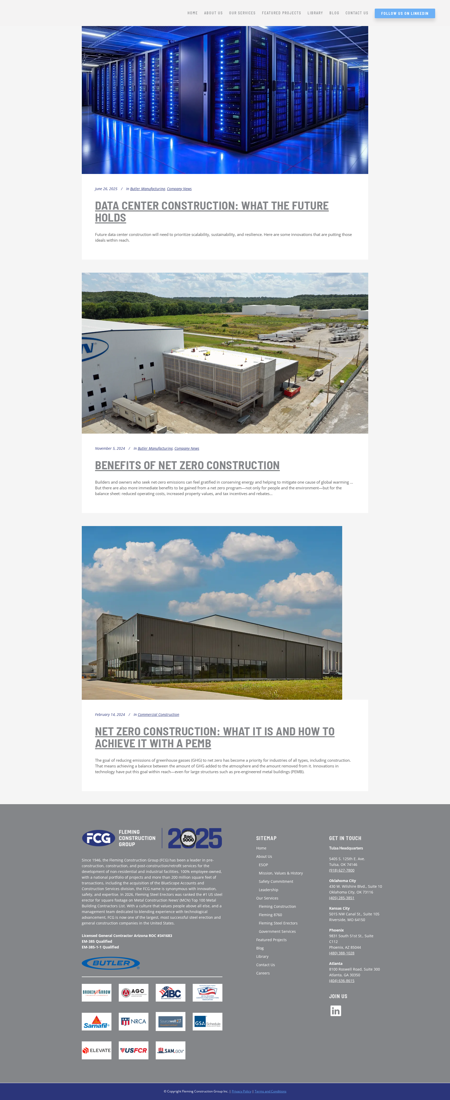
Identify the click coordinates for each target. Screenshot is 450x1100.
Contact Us (265, 964)
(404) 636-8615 (341, 980)
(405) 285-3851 (341, 897)
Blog (260, 948)
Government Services (277, 931)
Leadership (268, 889)
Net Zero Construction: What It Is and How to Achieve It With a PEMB (215, 737)
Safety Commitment (276, 881)
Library (262, 956)
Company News (179, 188)
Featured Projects (271, 939)
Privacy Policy (241, 1091)
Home (261, 848)
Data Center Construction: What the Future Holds (212, 211)
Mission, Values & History (281, 873)
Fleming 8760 (270, 914)
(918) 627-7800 (341, 870)
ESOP (263, 864)
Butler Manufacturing (147, 188)
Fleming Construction (277, 906)
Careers (263, 973)
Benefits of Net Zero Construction (187, 465)
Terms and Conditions (270, 1091)
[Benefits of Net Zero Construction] (225, 353)
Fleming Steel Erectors (278, 923)
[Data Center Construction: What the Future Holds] (225, 92)
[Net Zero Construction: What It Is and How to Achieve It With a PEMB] (212, 613)
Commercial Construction (158, 714)
